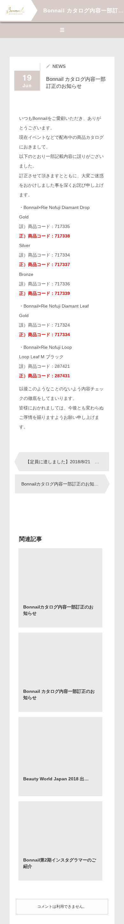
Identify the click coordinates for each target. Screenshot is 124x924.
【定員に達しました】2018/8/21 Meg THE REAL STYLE (67, 461)
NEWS (58, 66)
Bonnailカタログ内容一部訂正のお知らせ (62, 483)
